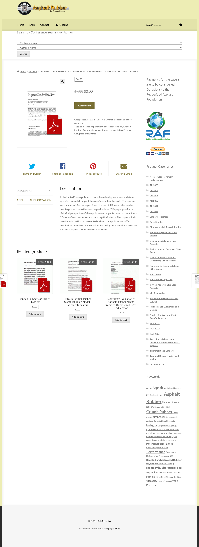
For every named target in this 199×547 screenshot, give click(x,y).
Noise (168, 436)
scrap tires (90, 133)
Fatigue (151, 425)
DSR (169, 417)
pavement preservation (157, 447)
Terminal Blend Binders (162, 350)
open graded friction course (164, 440)
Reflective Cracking (164, 463)
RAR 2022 (155, 328)
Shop (32, 24)
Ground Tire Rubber (163, 429)
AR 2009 (154, 201)
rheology (152, 467)
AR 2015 (154, 211)
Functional (155, 274)
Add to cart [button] (35, 313)
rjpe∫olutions (113, 528)
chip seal (156, 407)
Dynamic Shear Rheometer (165, 421)
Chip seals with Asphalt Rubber (166, 227)
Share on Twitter (32, 173)
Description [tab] (25, 190)
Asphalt (158, 388)
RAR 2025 (155, 334)
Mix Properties (157, 293)
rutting (150, 476)
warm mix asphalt (165, 481)
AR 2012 (33, 71)
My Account (61, 24)
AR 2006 (154, 195)
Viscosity (151, 480)
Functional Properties (161, 279)
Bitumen (166, 402)
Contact (44, 24)
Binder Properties (159, 216)
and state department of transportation (101, 126)
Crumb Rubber (159, 411)
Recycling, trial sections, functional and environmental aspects (165, 342)
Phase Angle (164, 456)
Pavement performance (159, 443)
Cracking (165, 407)
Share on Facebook (62, 173)
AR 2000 (154, 185)
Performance (155, 452)
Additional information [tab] (34, 199)
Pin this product (93, 173)
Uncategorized (157, 364)
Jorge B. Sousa (159, 433)
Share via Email (124, 173)
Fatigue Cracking (165, 426)
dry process (160, 416)
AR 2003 (154, 190)
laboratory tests (158, 437)
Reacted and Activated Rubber (164, 459)
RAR (171, 456)
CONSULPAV (104, 520)
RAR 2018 (155, 323)
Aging (149, 388)
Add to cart (84, 105)
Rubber (163, 467)
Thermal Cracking (173, 477)
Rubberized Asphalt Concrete (168, 472)
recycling (150, 463)
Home (20, 24)
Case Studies (156, 222)
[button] (62, 81)
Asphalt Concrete (156, 395)
